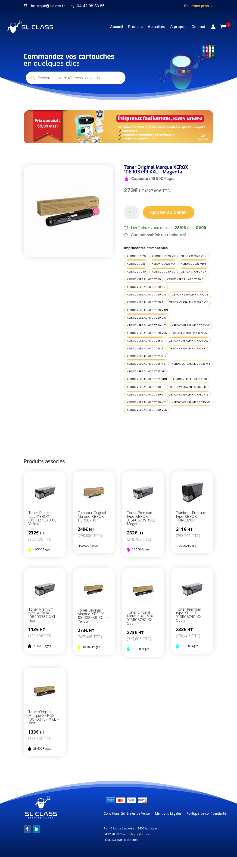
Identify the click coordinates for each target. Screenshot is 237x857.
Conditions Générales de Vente (127, 814)
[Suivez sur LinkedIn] (36, 829)
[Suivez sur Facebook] (27, 829)
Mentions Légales (168, 814)
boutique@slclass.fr (140, 834)
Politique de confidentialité (206, 814)
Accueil (116, 26)
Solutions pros (197, 5)
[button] (32, 127)
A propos (178, 26)
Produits (135, 26)
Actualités (156, 26)
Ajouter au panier (168, 212)
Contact (198, 26)
